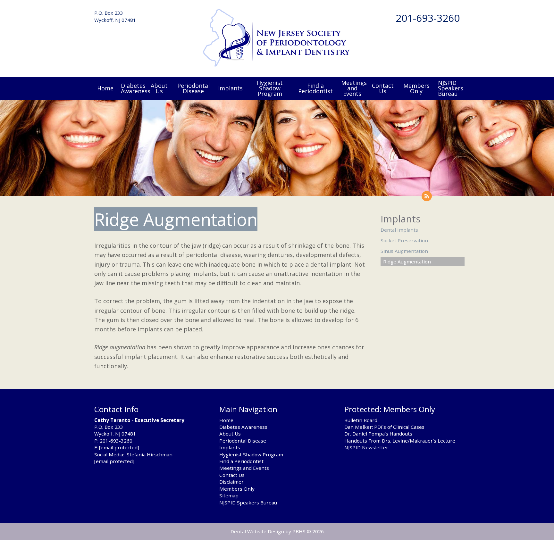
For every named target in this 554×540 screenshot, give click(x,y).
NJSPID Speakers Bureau (248, 502)
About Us (230, 433)
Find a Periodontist (241, 461)
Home (105, 88)
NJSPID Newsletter (366, 447)
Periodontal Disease (242, 440)
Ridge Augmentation (407, 261)
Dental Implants (399, 230)
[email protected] (119, 447)
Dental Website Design (257, 531)
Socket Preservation (404, 240)
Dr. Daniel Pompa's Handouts (378, 433)
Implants (230, 88)
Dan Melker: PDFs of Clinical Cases (384, 427)
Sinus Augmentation (404, 251)
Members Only (237, 489)
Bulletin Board (360, 420)
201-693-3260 (428, 18)
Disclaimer (231, 481)
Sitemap (229, 495)
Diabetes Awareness (243, 427)
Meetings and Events (244, 468)
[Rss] (427, 196)
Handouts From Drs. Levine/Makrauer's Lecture (399, 440)
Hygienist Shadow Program (251, 454)
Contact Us (232, 475)
